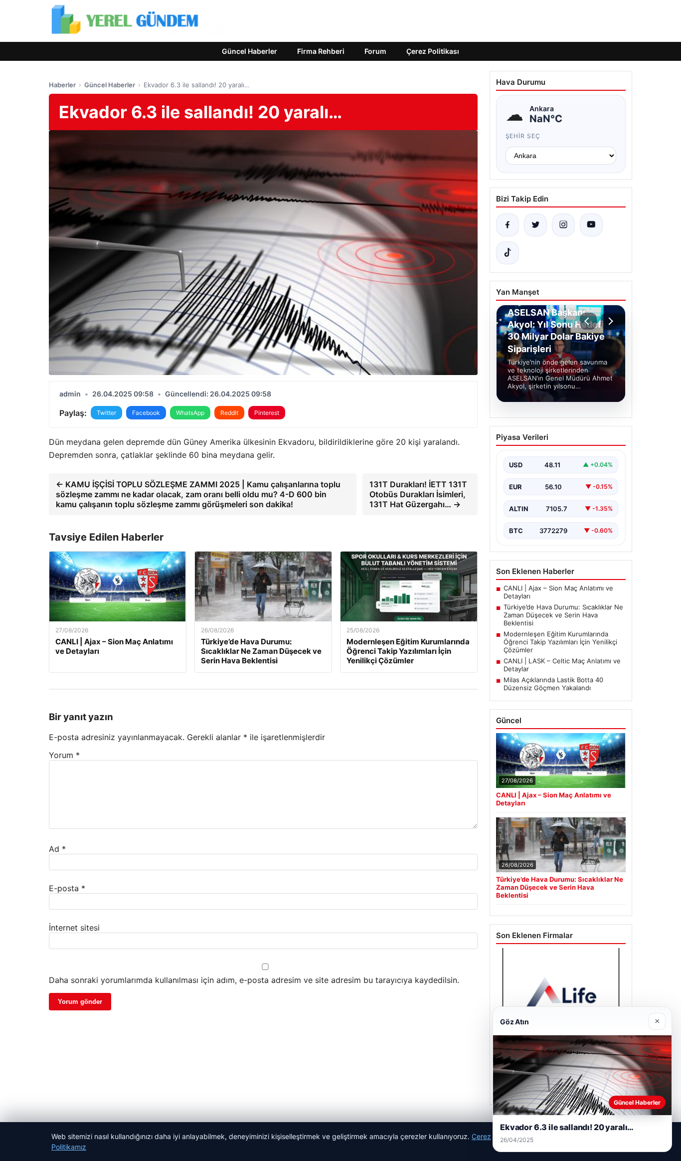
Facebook (146, 412)
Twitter (106, 412)
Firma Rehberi (320, 51)
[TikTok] (507, 252)
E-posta (67, 888)
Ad (57, 849)
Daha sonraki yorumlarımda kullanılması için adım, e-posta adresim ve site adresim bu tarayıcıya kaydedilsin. (254, 980)
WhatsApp (190, 412)
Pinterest (266, 412)
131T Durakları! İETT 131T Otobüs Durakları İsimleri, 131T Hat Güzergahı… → (418, 494)
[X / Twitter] (535, 224)
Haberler (62, 85)
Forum (375, 51)
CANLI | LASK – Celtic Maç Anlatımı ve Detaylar (562, 665)
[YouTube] (591, 224)
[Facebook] (507, 224)
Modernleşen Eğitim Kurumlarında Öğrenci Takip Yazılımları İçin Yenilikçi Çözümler (560, 642)
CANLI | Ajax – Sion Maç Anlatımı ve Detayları (558, 592)
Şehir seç (523, 136)
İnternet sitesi (74, 928)
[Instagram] (563, 224)
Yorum (64, 755)
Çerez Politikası (432, 51)
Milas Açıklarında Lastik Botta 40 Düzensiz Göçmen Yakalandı (553, 684)
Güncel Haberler (249, 51)
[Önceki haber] (588, 321)
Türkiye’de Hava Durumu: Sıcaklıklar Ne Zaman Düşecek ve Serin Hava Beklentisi (563, 615)
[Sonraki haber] (609, 321)
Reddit (229, 412)
